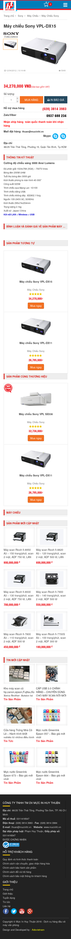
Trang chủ (9, 15)
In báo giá (57, 100)
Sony (20, 15)
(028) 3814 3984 (48, 823)
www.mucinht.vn (52, 827)
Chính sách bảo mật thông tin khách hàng (25, 876)
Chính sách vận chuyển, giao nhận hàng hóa (26, 863)
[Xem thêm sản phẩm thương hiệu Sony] (11, 35)
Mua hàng (31, 100)
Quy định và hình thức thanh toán (20, 859)
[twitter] (14, 911)
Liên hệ (6, 906)
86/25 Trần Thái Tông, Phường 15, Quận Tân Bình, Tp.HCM (35, 147)
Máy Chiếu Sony (50, 15)
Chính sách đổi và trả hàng (17, 872)
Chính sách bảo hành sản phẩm (19, 867)
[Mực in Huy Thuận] (9, 6)
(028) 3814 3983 (24, 823)
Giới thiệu (8, 893)
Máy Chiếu (32, 15)
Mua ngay (36, 305)
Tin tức (6, 902)
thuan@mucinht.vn (33, 131)
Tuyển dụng (9, 897)
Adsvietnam (38, 929)
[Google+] (30, 911)
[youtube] (22, 911)
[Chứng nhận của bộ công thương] (11, 844)
